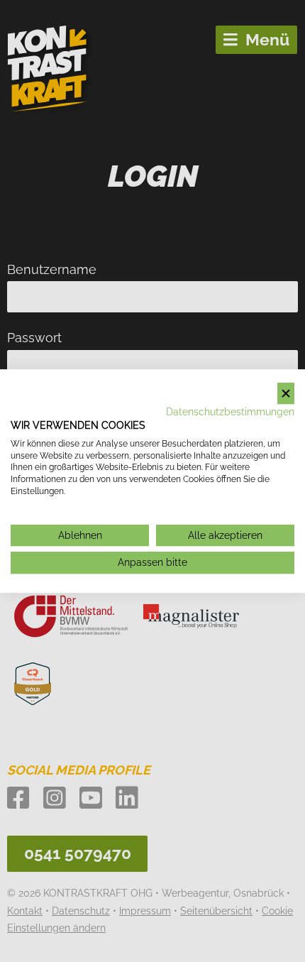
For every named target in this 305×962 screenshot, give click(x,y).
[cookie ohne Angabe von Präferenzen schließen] (285, 394)
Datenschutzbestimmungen (230, 411)
